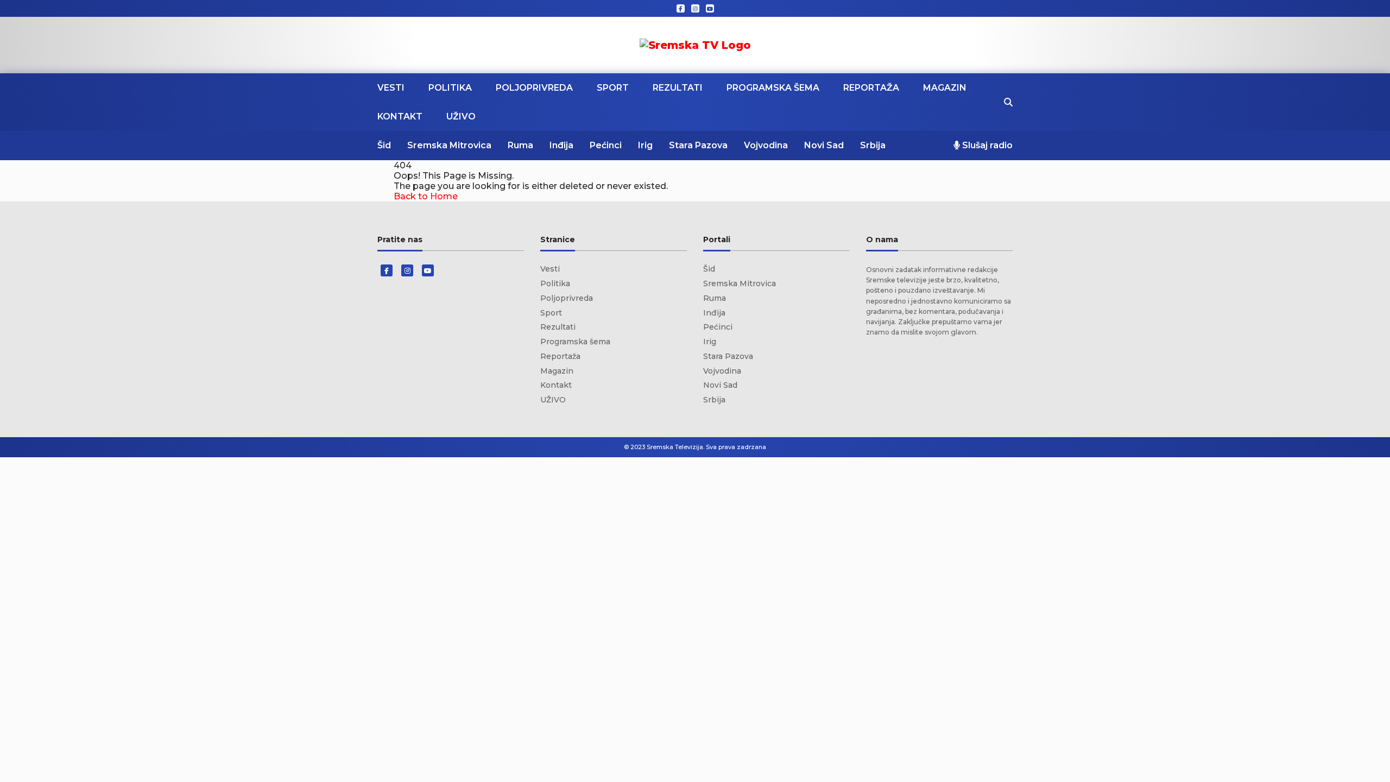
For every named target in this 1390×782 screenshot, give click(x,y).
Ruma (520, 145)
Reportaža (871, 88)
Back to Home (426, 196)
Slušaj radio (986, 145)
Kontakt (399, 116)
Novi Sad (824, 145)
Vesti (391, 88)
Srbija (873, 145)
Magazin (944, 88)
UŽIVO (461, 116)
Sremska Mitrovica (449, 145)
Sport (613, 88)
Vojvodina (766, 145)
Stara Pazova (698, 145)
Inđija (561, 145)
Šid (384, 145)
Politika (450, 88)
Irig (645, 145)
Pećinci (606, 145)
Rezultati (678, 88)
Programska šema (772, 88)
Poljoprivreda (534, 88)
